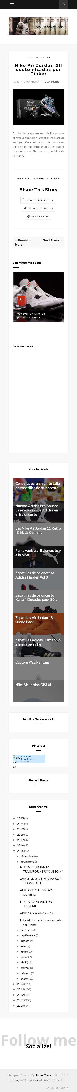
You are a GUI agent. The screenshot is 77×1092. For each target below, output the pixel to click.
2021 (20, 823)
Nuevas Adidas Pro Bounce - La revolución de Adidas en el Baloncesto (37, 510)
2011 (20, 1000)
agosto (25, 940)
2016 (20, 845)
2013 (20, 989)
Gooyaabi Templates (25, 1080)
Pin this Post (41, 216)
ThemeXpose (44, 1075)
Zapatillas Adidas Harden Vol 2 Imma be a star (38, 642)
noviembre (27, 861)
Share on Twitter (41, 208)
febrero (25, 973)
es (27, 759)
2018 (20, 834)
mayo (24, 957)
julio (23, 946)
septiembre (28, 935)
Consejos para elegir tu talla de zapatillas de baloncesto (37, 485)
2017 (20, 840)
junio (24, 951)
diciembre (27, 856)
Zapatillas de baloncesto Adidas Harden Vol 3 (34, 575)
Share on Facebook (39, 200)
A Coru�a (25, 762)
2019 (20, 829)
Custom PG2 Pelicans (32, 662)
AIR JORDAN (43, 57)
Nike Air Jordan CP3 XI (33, 684)
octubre (26, 930)
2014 (20, 984)
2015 (20, 850)
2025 (20, 818)
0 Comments (52, 81)
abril (24, 962)
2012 (20, 994)
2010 (20, 1005)
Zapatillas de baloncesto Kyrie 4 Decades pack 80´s (36, 597)
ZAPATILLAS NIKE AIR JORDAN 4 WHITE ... (31, 316)
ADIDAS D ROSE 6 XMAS (36, 913)
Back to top (55, 1088)
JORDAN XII (54, 178)
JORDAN (39, 178)
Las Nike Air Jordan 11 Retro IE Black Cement (38, 530)
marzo (25, 967)
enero (24, 978)
